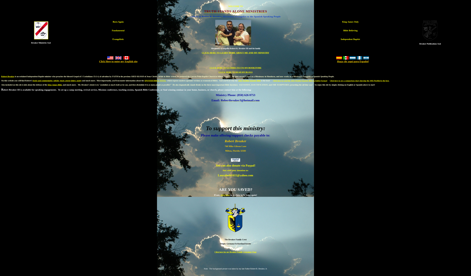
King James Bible (55, 85)
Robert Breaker (7, 76)
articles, (56, 81)
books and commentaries (42, 81)
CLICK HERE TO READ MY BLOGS (236, 72)
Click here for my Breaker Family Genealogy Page (235, 252)
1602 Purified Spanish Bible (249, 81)
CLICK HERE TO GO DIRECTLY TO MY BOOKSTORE (235, 68)
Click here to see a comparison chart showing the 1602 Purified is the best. (359, 81)
